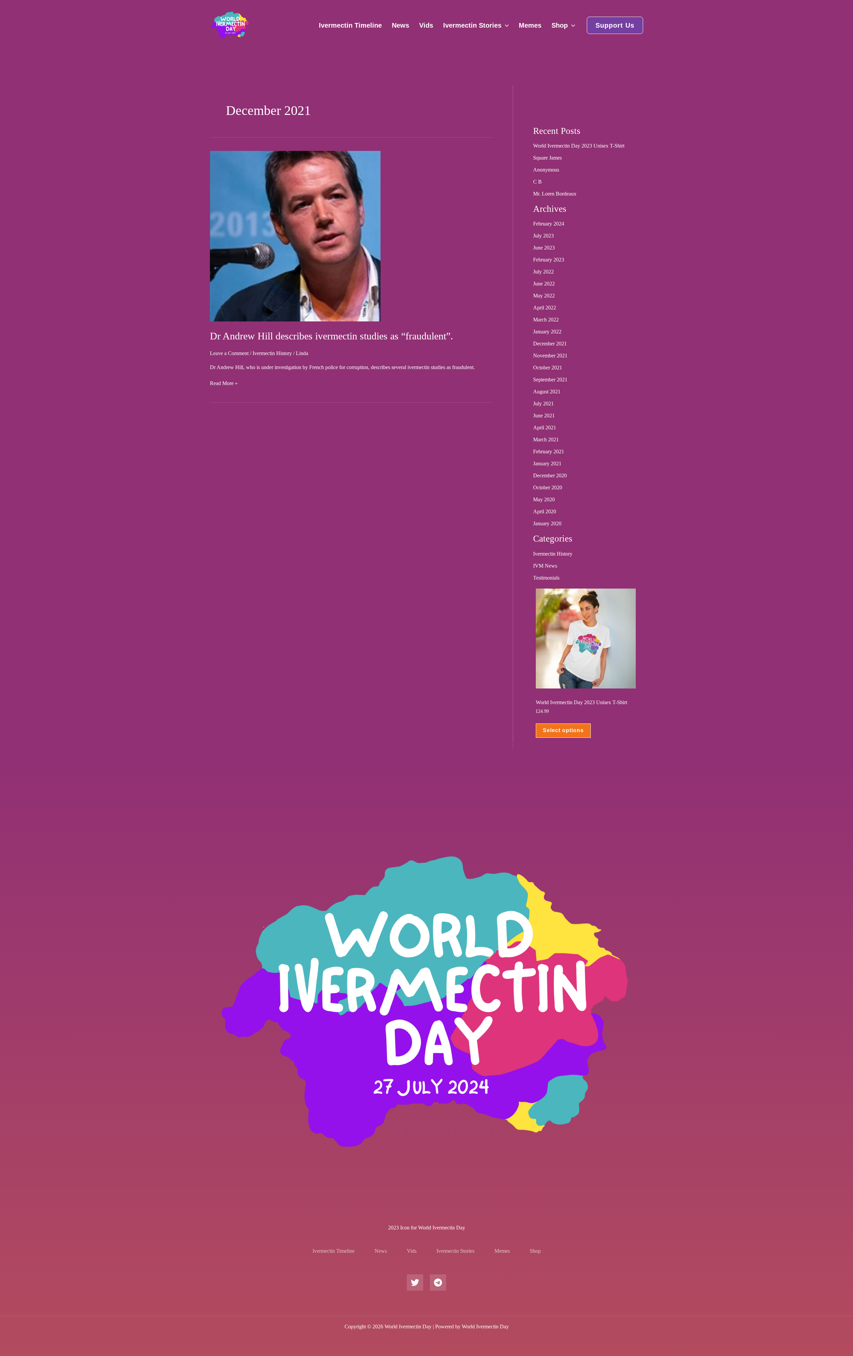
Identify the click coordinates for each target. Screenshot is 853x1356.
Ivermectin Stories (472, 25)
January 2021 (547, 463)
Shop (559, 25)
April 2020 (544, 511)
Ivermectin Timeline (350, 25)
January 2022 (547, 331)
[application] (505, 25)
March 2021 (546, 439)
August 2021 (546, 391)
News (400, 25)
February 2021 (548, 451)
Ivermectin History (272, 353)
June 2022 (544, 283)
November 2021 (550, 355)
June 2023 (544, 247)
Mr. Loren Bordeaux (554, 194)
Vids (426, 25)
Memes (530, 25)
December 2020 (550, 475)
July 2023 (543, 235)
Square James (547, 158)
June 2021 (544, 415)
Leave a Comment (229, 353)
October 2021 (547, 367)
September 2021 (550, 379)
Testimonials (546, 578)
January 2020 (547, 523)
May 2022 (544, 295)
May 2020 (544, 499)
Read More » (224, 382)
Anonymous (546, 170)
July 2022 (543, 271)
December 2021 (550, 343)
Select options (563, 730)
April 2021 (544, 427)
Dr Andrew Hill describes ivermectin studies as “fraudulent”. (331, 335)
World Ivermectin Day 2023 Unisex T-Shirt (578, 146)
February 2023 (548, 259)
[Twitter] (415, 1282)
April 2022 (544, 307)
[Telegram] (438, 1282)
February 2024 (548, 223)
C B (537, 182)
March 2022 (546, 319)
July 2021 (543, 403)
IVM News (545, 566)
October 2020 (547, 487)
